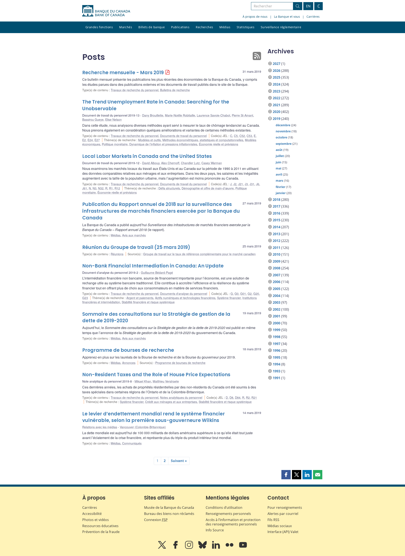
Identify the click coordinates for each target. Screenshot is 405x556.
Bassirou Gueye (93, 119)
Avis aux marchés (134, 235)
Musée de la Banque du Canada (169, 507)
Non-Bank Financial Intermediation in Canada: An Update (153, 266)
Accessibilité (92, 513)
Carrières (313, 17)
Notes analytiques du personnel (181, 397)
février (280, 187)
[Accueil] (106, 10)
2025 (276, 77)
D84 (237, 397)
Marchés (125, 27)
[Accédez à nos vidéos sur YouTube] (243, 547)
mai (278, 168)
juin (278, 162)
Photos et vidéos (95, 519)
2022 (276, 98)
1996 (276, 350)
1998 (276, 336)
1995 (276, 357)
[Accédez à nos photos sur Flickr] (230, 547)
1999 (276, 330)
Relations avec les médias (99, 427)
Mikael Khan (143, 381)
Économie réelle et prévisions (218, 144)
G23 (85, 298)
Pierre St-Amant (242, 115)
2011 (276, 247)
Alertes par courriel (282, 513)
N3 (94, 188)
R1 (111, 188)
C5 (236, 136)
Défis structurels (169, 188)
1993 (276, 371)
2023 (276, 91)
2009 (276, 261)
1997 (276, 343)
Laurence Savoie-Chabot (213, 115)
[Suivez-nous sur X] (162, 547)
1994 (276, 364)
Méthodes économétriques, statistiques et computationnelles (202, 140)
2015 (276, 220)
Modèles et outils (149, 140)
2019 (276, 118)
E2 (84, 140)
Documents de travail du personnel (183, 136)
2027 (276, 63)
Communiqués (132, 443)
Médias (224, 27)
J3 (246, 184)
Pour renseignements (284, 507)
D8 (231, 397)
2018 (276, 199)
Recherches (204, 27)
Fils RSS (273, 519)
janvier (281, 193)
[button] (286, 474)
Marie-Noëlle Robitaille (180, 115)
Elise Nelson (113, 119)
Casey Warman (211, 163)
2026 (276, 70)
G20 (256, 293)
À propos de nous (255, 17)
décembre (283, 125)
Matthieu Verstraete (166, 381)
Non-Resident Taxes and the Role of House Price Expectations (156, 374)
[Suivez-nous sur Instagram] (189, 547)
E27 (97, 140)
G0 (237, 293)
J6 (257, 184)
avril (279, 174)
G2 (250, 293)
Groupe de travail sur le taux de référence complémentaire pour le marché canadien (199, 254)
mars (279, 181)
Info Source (215, 530)
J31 (252, 184)
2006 (276, 281)
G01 (243, 293)
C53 (249, 136)
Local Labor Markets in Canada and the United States (147, 156)
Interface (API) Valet (282, 531)
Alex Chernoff (170, 163)
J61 (84, 188)
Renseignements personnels (228, 513)
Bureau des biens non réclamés (169, 513)
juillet (280, 156)
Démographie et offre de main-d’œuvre (208, 188)
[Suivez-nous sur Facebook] (176, 547)
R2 (248, 397)
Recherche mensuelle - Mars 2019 (123, 72)
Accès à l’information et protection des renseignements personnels (233, 521)
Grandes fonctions (99, 27)
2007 (276, 275)
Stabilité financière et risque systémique (148, 302)
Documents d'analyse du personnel (183, 293)
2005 (276, 288)
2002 (276, 309)
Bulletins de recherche (175, 90)
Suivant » (179, 460)
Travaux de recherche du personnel (134, 90)
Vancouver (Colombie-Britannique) (143, 427)
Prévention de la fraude (101, 531)
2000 (276, 323)
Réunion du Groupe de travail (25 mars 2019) (136, 247)
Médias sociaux (279, 526)
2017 (276, 206)
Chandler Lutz (190, 163)
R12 (117, 188)
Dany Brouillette (152, 115)
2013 (276, 234)
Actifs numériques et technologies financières (185, 298)
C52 (242, 136)
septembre (284, 144)
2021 (276, 105)
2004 (276, 295)
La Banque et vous (287, 17)
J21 (240, 184)
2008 (276, 268)
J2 (234, 184)
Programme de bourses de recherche (128, 350)
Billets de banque (151, 27)
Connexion (156, 519)
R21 (254, 397)
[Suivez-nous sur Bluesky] (203, 547)
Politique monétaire (115, 144)
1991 (276, 378)
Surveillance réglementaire (281, 27)
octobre (281, 137)
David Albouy (150, 163)
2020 (276, 111)
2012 (276, 240)
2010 (276, 254)
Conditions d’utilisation (224, 507)
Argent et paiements (139, 298)
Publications (180, 27)
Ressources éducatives (100, 526)
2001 (276, 316)
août (279, 150)
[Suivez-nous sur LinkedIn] (216, 547)
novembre (283, 131)
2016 (276, 213)
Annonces (128, 363)
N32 (101, 188)
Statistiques (245, 27)
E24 (90, 140)
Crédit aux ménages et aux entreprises (171, 402)
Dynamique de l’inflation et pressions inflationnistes (163, 144)
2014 (276, 227)
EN (308, 6)
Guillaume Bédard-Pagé (157, 272)
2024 (276, 84)
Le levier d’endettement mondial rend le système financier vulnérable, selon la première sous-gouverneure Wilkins (153, 417)
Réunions (117, 254)
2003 (276, 302)
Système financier (229, 298)
